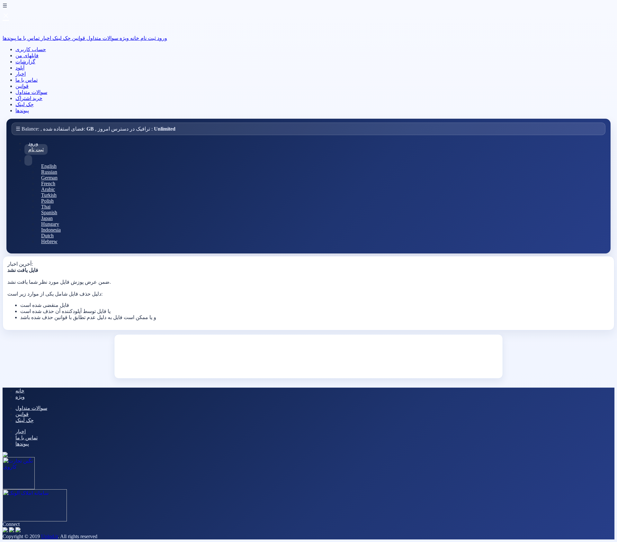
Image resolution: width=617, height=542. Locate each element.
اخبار (45, 38)
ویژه (123, 38)
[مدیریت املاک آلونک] (35, 519)
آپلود (19, 67)
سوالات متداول (101, 38)
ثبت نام (147, 38)
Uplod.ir (49, 536)
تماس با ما (28, 38)
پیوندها (9, 38)
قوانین (78, 38)
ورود (161, 38)
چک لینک (61, 38)
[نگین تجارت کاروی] (19, 487)
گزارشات (25, 61)
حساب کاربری (30, 49)
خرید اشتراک (28, 98)
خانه (134, 38)
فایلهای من (27, 55)
